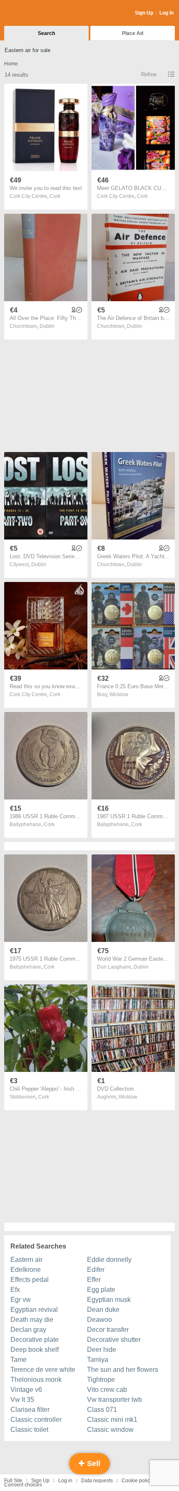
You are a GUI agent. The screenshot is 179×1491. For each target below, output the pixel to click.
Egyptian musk (109, 1299)
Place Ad (132, 33)
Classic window (110, 1429)
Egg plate (101, 1289)
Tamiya (97, 1359)
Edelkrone (25, 1269)
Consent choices (23, 1485)
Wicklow (118, 694)
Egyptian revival (34, 1309)
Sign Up (144, 13)
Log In (166, 13)
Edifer (95, 1269)
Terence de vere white (42, 1369)
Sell (92, 1463)
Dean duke (103, 1309)
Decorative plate (34, 1339)
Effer (94, 1279)
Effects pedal (29, 1279)
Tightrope (101, 1379)
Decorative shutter (114, 1339)
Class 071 (102, 1409)
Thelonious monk (36, 1379)
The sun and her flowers (122, 1369)
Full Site (13, 1481)
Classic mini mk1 (112, 1419)
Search (46, 33)
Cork (55, 196)
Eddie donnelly (109, 1259)
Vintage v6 (26, 1389)
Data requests (97, 1481)
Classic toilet (29, 1429)
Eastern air (26, 1259)
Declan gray (28, 1329)
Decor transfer (108, 1329)
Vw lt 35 (22, 1399)
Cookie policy (137, 1481)
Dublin (47, 326)
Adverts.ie (37, 13)
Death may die (31, 1319)
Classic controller (36, 1419)
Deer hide (101, 1349)
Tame (18, 1359)
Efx (15, 1289)
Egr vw (20, 1299)
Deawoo (99, 1319)
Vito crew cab (107, 1389)
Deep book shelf (34, 1349)
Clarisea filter (30, 1409)
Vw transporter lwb (114, 1399)
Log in (65, 1481)
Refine (149, 74)
